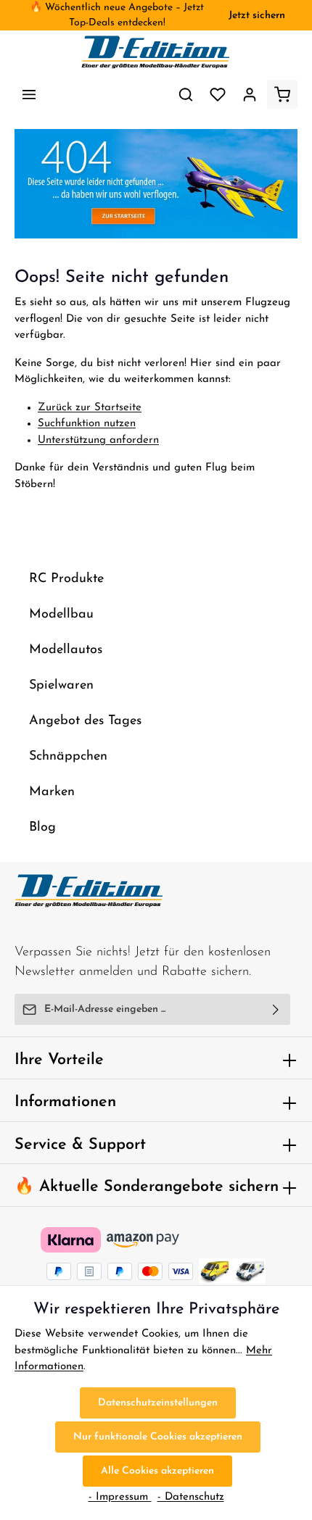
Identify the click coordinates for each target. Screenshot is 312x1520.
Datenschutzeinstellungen (158, 1403)
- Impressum (120, 1497)
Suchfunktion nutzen (87, 423)
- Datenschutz (190, 1497)
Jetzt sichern (257, 15)
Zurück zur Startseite (89, 407)
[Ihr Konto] (249, 94)
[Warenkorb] (282, 94)
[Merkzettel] (217, 94)
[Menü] (29, 94)
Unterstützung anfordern (98, 440)
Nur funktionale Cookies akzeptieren (157, 1437)
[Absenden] (276, 1009)
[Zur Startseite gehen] (156, 52)
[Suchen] (185, 94)
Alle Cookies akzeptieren (157, 1471)
